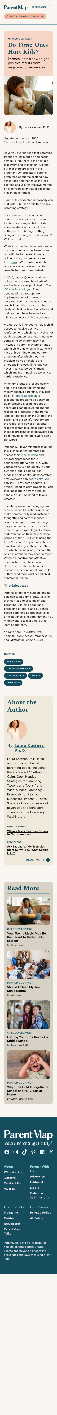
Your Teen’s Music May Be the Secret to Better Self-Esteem (26, 937)
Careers (10, 1177)
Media (34, 1187)
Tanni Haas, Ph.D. (19, 1045)
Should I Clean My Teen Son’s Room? (24, 989)
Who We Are (13, 1172)
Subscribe (41, 7)
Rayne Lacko (17, 945)
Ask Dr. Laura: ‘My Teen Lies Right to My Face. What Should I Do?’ (27, 850)
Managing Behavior (20, 38)
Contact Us (12, 1183)
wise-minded (29, 455)
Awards (9, 1189)
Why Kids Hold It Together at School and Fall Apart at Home (28, 1090)
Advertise (37, 1176)
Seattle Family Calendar (27, 16)
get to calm (35, 479)
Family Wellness (17, 826)
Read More (35, 860)
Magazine (11, 1212)
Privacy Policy (40, 1212)
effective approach (24, 395)
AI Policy (36, 1218)
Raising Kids (13, 661)
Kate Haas (16, 995)
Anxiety (35, 675)
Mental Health (15, 675)
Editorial (36, 1182)
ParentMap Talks (12, 1231)
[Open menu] (50, 7)
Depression (13, 682)
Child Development (19, 929)
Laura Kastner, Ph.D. (37, 127)
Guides (9, 1218)
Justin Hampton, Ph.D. (22, 1099)
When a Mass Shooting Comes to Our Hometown (27, 833)
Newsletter (12, 1223)
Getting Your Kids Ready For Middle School (28, 1039)
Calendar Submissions (39, 1195)
